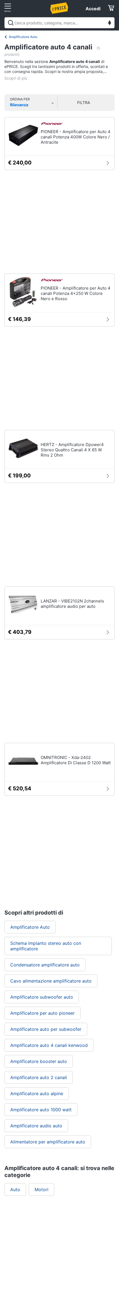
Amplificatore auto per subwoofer (45, 1029)
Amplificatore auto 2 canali (38, 1077)
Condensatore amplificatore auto (45, 965)
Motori (41, 1189)
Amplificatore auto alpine (36, 1093)
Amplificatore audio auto (36, 1125)
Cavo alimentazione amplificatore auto (51, 981)
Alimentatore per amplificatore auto (47, 1142)
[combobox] (59, 22)
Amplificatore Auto (23, 37)
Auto (15, 1189)
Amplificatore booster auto (38, 1061)
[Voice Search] (109, 23)
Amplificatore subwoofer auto (41, 997)
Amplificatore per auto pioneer (42, 1013)
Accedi (93, 8)
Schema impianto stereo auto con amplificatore (45, 945)
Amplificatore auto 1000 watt (41, 1109)
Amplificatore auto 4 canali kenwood (49, 1045)
